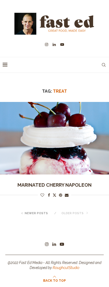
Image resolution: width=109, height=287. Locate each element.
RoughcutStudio (66, 268)
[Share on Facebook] (49, 195)
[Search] (103, 65)
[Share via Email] (67, 195)
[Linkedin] (54, 44)
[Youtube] (62, 44)
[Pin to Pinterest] (60, 195)
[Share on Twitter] (54, 195)
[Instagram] (46, 44)
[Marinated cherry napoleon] (54, 138)
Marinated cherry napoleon (54, 185)
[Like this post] (42, 195)
